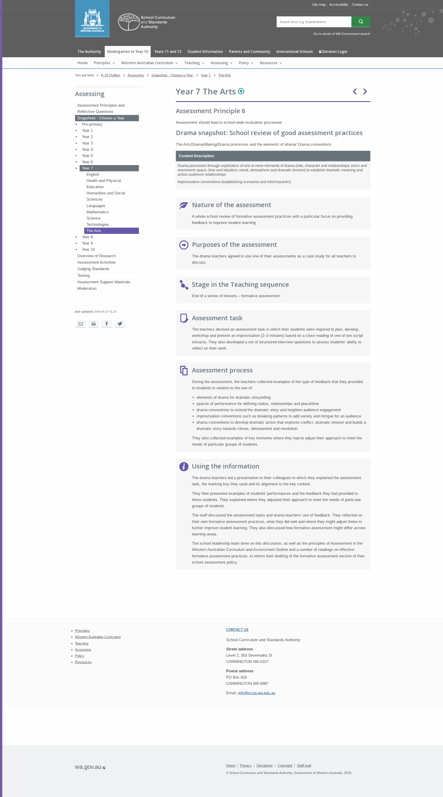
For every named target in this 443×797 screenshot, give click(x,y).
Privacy (246, 765)
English (93, 174)
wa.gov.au (90, 766)
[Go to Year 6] (355, 91)
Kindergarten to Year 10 (127, 51)
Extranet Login (334, 51)
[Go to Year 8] (365, 91)
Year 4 (87, 149)
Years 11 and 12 (167, 51)
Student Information (205, 51)
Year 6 (87, 162)
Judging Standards (93, 269)
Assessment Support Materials (103, 282)
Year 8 (87, 237)
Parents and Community (249, 51)
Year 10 (88, 249)
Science (93, 218)
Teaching (192, 62)
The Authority (89, 51)
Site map (319, 4)
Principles (102, 62)
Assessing (219, 62)
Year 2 (87, 137)
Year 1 (87, 130)
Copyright (285, 765)
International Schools (294, 51)
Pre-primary (92, 124)
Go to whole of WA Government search (342, 34)
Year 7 (206, 75)
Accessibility (338, 4)
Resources (269, 62)
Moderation (86, 288)
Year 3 (87, 143)
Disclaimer (265, 765)
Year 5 (87, 156)
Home (83, 62)
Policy (244, 62)
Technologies (98, 224)
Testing (83, 275)
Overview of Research (96, 256)
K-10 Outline (111, 75)
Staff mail (304, 765)
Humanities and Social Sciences (106, 196)
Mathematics (98, 212)
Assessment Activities (96, 262)
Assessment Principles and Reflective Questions (100, 108)
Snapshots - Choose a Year (172, 75)
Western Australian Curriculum (147, 62)
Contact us (360, 4)
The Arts (224, 75)
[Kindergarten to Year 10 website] (127, 36)
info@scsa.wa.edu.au (256, 693)
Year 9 (87, 243)
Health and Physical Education (104, 183)
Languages (96, 206)
